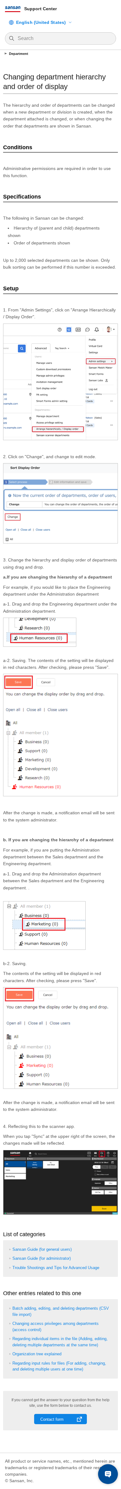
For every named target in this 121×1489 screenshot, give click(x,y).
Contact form (52, 1419)
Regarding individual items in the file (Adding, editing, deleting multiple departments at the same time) (60, 1341)
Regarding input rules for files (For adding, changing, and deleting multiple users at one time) (59, 1366)
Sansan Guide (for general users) (42, 1249)
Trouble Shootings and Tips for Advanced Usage (55, 1267)
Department (18, 54)
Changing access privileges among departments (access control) (55, 1326)
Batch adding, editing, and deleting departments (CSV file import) (60, 1311)
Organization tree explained (36, 1354)
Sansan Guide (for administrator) (41, 1258)
